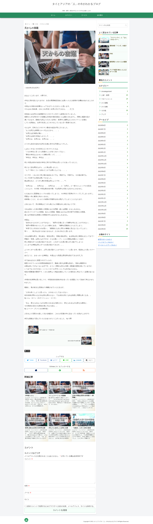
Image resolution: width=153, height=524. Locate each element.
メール (27, 493)
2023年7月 (113, 129)
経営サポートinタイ (105, 239)
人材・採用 (114, 95)
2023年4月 (113, 141)
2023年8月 (113, 125)
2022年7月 (113, 175)
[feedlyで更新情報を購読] (59, 370)
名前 (27, 486)
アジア (114, 114)
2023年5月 (113, 137)
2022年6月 (113, 179)
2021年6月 (113, 225)
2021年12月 (113, 202)
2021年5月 (113, 229)
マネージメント (114, 99)
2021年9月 (113, 213)
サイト (26, 499)
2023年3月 (113, 144)
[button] (126, 25)
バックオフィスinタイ (106, 242)
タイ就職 (114, 103)
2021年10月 (113, 210)
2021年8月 (113, 217)
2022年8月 (113, 171)
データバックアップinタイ (107, 245)
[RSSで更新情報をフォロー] (83, 370)
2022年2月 (113, 194)
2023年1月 (113, 152)
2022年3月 (113, 190)
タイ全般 (114, 107)
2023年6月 (113, 133)
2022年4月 (113, 187)
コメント (28, 459)
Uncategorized (114, 91)
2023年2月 (113, 148)
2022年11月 (113, 160)
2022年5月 (113, 183)
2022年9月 (113, 167)
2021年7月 (113, 221)
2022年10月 (113, 164)
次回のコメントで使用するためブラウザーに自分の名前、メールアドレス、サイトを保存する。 (60, 506)
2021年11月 (113, 206)
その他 (28, 351)
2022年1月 (113, 198)
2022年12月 (113, 156)
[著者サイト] (36, 370)
